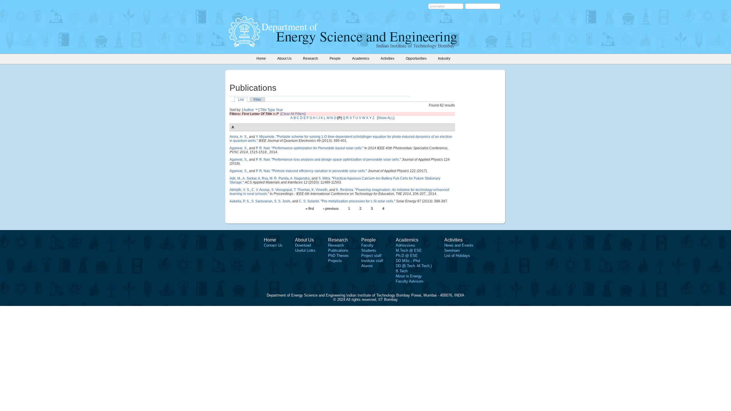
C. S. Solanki (309, 201)
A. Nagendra (300, 178)
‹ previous (331, 209)
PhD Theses (338, 255)
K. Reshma (344, 190)
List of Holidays (457, 255)
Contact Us (273, 245)
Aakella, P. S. (240, 201)
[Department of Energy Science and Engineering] (244, 45)
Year (279, 110)
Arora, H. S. (238, 137)
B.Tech (401, 271)
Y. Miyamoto (265, 137)
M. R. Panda (279, 178)
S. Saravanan (261, 201)
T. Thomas (302, 190)
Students (368, 250)
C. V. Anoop (261, 190)
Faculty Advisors (409, 281)
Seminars (452, 250)
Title (263, 110)
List (241, 100)
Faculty (367, 245)
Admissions (405, 245)
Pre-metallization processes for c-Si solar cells (357, 201)
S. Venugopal (281, 190)
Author (249, 110)
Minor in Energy (409, 276)
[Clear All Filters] (293, 114)
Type (271, 110)
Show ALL (385, 118)
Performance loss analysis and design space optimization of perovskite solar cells (336, 160)
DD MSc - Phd (408, 261)
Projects (335, 261)
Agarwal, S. (238, 148)
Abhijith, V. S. (240, 190)
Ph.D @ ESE (407, 255)
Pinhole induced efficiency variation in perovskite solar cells (319, 171)
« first (310, 209)
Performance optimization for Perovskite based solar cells (317, 148)
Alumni (367, 266)
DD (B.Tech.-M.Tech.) (414, 266)
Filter (257, 100)
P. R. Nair (263, 148)
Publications (338, 250)
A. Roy (263, 178)
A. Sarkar (249, 178)
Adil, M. (235, 178)
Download (303, 245)
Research (336, 245)
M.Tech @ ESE (409, 250)
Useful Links (305, 250)
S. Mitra (324, 178)
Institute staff (372, 261)
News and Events (458, 245)
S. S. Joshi (282, 201)
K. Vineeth (320, 190)
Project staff (371, 255)
